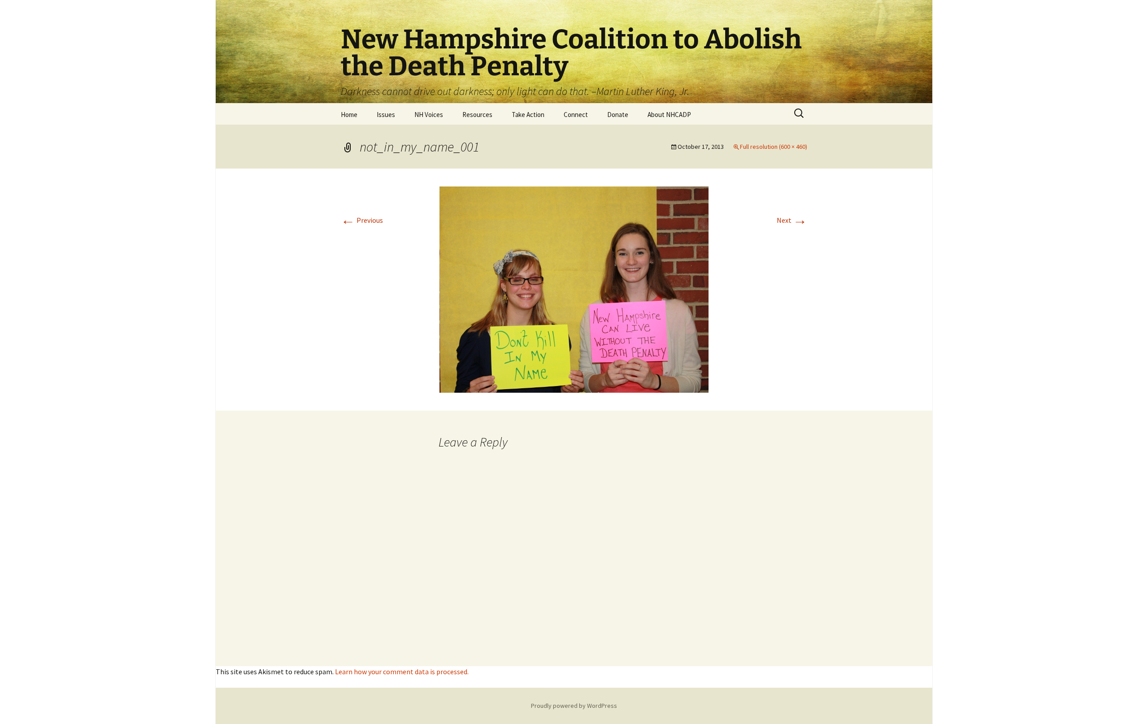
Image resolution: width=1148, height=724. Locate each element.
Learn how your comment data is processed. (402, 671)
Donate (617, 114)
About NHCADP (669, 114)
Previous (362, 220)
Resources (477, 114)
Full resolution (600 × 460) (773, 147)
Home (349, 114)
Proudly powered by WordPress (574, 706)
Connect (576, 114)
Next (792, 220)
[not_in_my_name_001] (574, 288)
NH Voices (428, 114)
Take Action (528, 114)
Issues (386, 114)
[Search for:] (799, 113)
